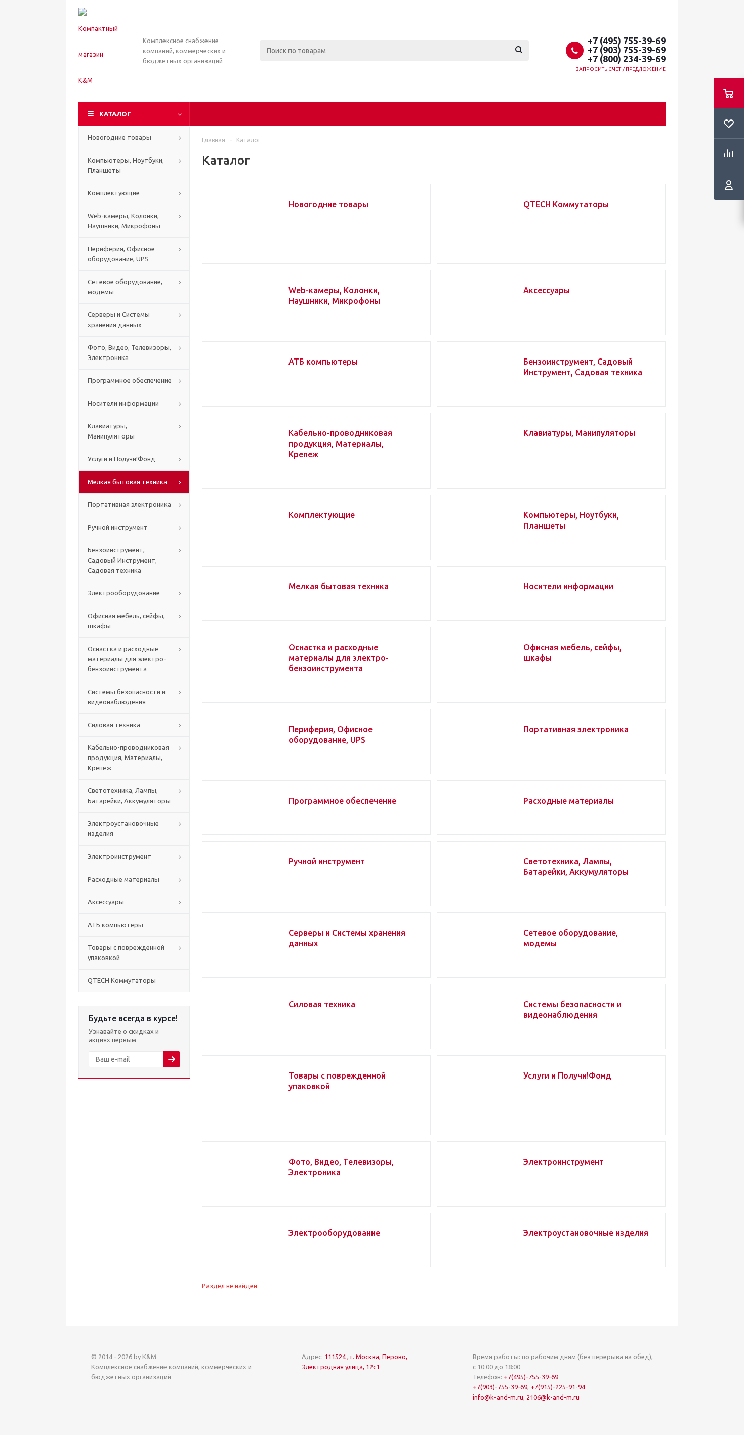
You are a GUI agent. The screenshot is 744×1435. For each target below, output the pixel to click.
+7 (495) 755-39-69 (627, 40)
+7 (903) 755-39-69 (627, 49)
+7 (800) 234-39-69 (627, 58)
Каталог (115, 113)
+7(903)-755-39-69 (500, 1386)
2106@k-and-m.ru (553, 1397)
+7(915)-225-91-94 (557, 1386)
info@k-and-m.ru (498, 1397)
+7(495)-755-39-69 (531, 1376)
